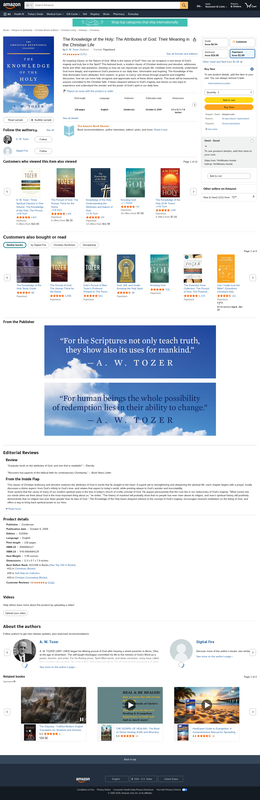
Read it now (160, 129)
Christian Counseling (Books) (31, 577)
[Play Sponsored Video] (130, 705)
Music (106, 14)
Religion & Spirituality (22, 30)
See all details (70, 118)
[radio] (215, 42)
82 (32, 292)
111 (234, 295)
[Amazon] (12, 5)
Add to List (216, 176)
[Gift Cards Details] (79, 14)
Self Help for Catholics (27, 573)
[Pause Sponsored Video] (82, 719)
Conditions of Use (85, 790)
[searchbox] (107, 5)
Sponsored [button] (8, 681)
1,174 (202, 295)
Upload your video (15, 613)
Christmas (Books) (25, 568)
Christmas (94, 30)
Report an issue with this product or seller (90, 91)
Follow (43, 139)
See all (50, 130)
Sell (85, 14)
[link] (30, 205)
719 (167, 289)
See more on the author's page (57, 667)
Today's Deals (35, 14)
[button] (7, 14)
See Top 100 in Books (62, 565)
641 (100, 295)
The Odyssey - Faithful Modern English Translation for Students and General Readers (61, 728)
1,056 (68, 295)
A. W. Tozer (72, 49)
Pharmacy (119, 14)
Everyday (133, 14)
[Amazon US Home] (83, 780)
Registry (95, 14)
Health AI (19, 14)
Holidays (83, 30)
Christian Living (68, 30)
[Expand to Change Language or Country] (201, 6)
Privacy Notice (104, 790)
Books (6, 30)
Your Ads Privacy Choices (168, 790)
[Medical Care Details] (63, 14)
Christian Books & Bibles (47, 30)
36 (133, 292)
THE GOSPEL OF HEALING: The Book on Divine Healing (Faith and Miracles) (138, 730)
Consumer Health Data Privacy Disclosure (133, 790)
